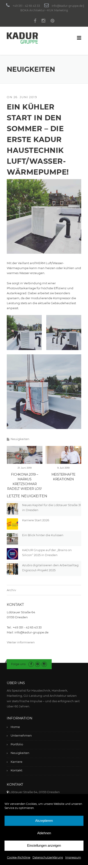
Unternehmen (21, 735)
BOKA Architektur (32, 10)
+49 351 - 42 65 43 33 (26, 5)
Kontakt (16, 770)
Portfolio (17, 744)
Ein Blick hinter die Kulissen (42, 535)
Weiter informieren (21, 642)
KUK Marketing (57, 10)
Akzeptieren (44, 820)
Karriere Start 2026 (35, 520)
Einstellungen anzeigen (44, 845)
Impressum (73, 857)
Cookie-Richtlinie (18, 857)
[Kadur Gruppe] (22, 38)
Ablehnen (44, 833)
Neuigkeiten (20, 439)
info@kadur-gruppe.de (67, 5)
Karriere (16, 761)
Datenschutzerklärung (47, 857)
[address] (7, 792)
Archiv (11, 590)
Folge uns (18, 664)
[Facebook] (35, 21)
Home (15, 727)
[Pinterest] (52, 21)
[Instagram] (43, 21)
